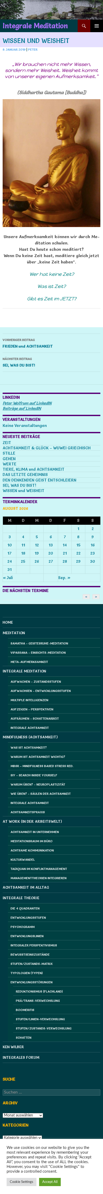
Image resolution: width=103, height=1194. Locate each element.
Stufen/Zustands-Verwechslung (44, 1028)
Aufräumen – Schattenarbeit (35, 718)
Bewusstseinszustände (30, 954)
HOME (8, 622)
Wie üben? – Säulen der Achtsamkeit (41, 794)
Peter (33, 49)
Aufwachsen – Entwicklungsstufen (41, 691)
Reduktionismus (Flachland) (39, 991)
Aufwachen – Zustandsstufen (36, 681)
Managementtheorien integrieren (39, 878)
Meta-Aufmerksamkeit (29, 662)
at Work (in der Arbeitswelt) (32, 821)
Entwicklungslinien (27, 936)
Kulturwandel (23, 859)
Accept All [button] (50, 1182)
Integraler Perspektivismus (34, 945)
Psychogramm (23, 927)
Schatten (23, 1037)
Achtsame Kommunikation (32, 850)
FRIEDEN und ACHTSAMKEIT (28, 343)
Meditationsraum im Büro (32, 841)
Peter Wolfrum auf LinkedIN (27, 403)
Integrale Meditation (35, 26)
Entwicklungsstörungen (32, 982)
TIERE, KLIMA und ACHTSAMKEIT (33, 469)
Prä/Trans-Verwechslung (38, 1001)
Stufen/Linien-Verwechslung (40, 1019)
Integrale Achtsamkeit (30, 728)
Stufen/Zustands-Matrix (32, 964)
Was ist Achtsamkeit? (29, 747)
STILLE (9, 453)
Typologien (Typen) (27, 973)
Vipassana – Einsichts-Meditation (38, 652)
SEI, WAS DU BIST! (19, 362)
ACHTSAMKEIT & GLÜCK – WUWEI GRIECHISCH (47, 447)
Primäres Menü (96, 26)
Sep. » (64, 577)
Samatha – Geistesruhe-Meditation (39, 643)
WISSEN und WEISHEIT (23, 490)
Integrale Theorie (21, 898)
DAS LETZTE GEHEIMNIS (25, 474)
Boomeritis (25, 1010)
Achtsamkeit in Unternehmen (35, 832)
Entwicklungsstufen (28, 917)
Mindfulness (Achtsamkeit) (30, 737)
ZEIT (7, 442)
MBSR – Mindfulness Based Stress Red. (42, 766)
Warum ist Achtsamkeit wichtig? (38, 757)
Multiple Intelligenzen (29, 700)
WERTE (9, 463)
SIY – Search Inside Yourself (34, 775)
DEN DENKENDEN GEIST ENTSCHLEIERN (39, 480)
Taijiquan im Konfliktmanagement (39, 869)
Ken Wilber (13, 1046)
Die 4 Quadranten (25, 908)
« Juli (8, 577)
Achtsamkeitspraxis (28, 812)
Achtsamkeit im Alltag (26, 887)
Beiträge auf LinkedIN (22, 408)
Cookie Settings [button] (21, 1182)
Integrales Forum (21, 1057)
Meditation (14, 632)
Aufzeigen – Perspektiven (32, 709)
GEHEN (9, 458)
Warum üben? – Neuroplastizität (38, 784)
